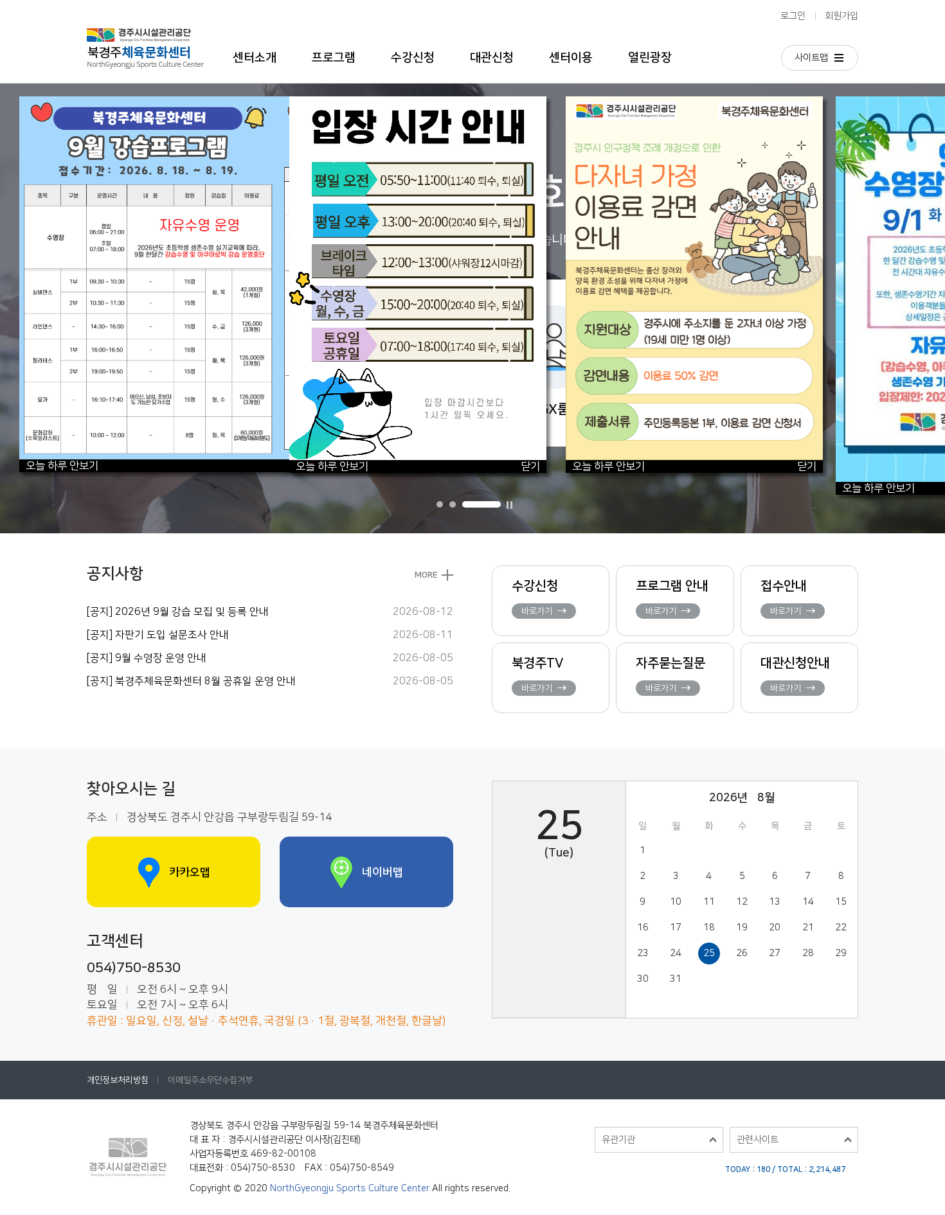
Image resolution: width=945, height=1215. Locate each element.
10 (675, 902)
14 (808, 902)
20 (774, 928)
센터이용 (571, 57)
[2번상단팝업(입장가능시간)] (417, 102)
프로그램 (334, 57)
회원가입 (841, 16)
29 (841, 953)
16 (643, 928)
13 (774, 902)
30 (643, 979)
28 (808, 953)
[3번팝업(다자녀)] (694, 102)
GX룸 (554, 409)
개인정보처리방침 (117, 1080)
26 (742, 953)
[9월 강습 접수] (276, 102)
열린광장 (650, 57)
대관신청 (492, 57)
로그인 (793, 16)
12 (742, 902)
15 (841, 902)
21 (808, 928)
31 (675, 979)
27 (774, 953)
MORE (426, 575)
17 (675, 928)
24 (675, 953)
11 (709, 902)
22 (841, 928)
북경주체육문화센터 (145, 41)
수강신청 (413, 57)
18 (709, 928)
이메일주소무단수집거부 (210, 1080)
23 (643, 953)
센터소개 (254, 57)
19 (742, 928)
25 (709, 953)
